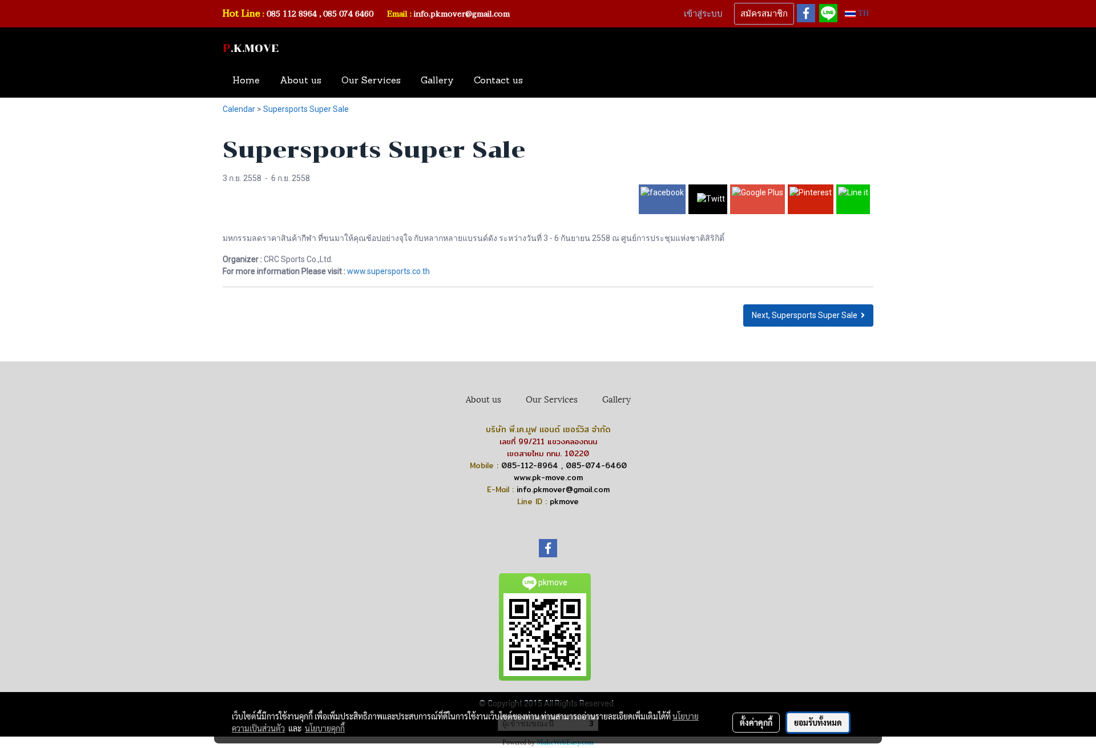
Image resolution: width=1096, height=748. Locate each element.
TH (862, 13)
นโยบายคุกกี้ (325, 728)
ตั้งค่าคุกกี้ (756, 722)
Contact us (498, 81)
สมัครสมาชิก (764, 14)
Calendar (239, 109)
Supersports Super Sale (306, 109)
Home (246, 81)
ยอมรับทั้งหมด (818, 722)
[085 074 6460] (380, 14)
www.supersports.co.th (388, 271)
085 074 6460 (349, 14)
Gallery (437, 81)
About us (300, 81)
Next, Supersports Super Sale (806, 315)
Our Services (371, 81)
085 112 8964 (292, 14)
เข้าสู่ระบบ (703, 14)
